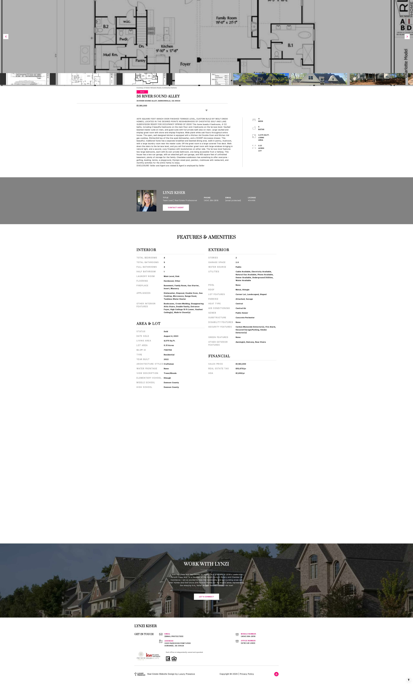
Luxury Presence (186, 674)
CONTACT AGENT (176, 207)
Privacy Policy (247, 674)
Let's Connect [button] (206, 597)
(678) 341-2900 (248, 643)
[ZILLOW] (276, 674)
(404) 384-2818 (211, 200)
